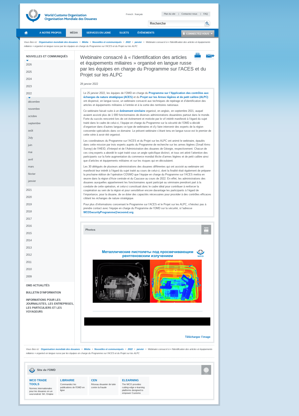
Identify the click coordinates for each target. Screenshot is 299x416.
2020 (29, 197)
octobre (32, 116)
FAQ (205, 14)
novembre (34, 108)
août (30, 130)
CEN (94, 380)
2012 (29, 254)
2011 (29, 262)
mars (31, 166)
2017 (29, 218)
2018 (29, 211)
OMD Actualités (38, 285)
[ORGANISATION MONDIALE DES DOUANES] (26, 33)
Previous (88, 332)
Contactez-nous (189, 14)
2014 (29, 240)
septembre (34, 123)
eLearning (130, 380)
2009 (29, 276)
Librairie (67, 380)
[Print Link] (197, 57)
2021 (29, 189)
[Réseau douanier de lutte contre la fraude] (114, 392)
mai (30, 152)
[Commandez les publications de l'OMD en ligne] (83, 392)
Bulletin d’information (43, 292)
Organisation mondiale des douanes (58, 42)
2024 (29, 78)
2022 (128, 42)
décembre (34, 101)
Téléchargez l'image (197, 336)
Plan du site (170, 14)
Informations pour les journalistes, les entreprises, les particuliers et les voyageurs (50, 305)
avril (30, 159)
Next (209, 332)
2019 (29, 204)
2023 (29, 86)
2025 (29, 71)
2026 (29, 64)
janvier (138, 42)
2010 (29, 269)
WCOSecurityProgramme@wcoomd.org (108, 212)
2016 (29, 225)
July (30, 137)
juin (30, 145)
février (31, 173)
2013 (29, 247)
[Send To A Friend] (210, 57)
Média (85, 42)
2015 (29, 233)
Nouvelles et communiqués (107, 42)
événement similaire (132, 110)
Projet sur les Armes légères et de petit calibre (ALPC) (173, 97)
